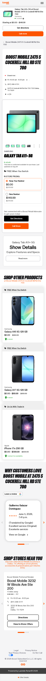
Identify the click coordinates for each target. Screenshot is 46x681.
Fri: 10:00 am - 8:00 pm (17, 79)
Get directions (23, 28)
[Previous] (2, 522)
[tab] (23, 677)
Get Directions (16, 218)
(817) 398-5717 (17, 602)
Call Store (16, 226)
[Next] (44, 522)
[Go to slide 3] (27, 544)
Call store (23, 34)
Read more (23, 258)
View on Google (19, 534)
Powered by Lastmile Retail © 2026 (23, 671)
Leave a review (11, 494)
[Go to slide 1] (21, 544)
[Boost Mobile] (5, 3)
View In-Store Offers (23, 624)
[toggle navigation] (42, 3)
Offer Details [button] (23, 677)
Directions (23, 617)
